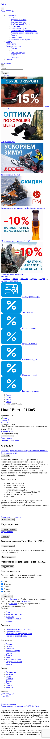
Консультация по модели (11, 517)
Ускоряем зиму (28, 312)
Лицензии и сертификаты (21, 39)
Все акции (5, 276)
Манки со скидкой (30, 375)
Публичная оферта (13, 631)
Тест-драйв (15, 26)
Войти (3, 4)
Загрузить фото (7, 567)
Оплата (14, 48)
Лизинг (14, 55)
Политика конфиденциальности (19, 634)
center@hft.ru (6, 696)
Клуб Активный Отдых (20, 24)
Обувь (42, 279)
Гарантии (15, 57)
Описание (5, 455)
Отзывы (5, 536)
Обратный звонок (8, 704)
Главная (9, 395)
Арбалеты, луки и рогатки (12, 274)
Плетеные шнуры (29, 359)
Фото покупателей (8, 557)
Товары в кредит (18, 53)
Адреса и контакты (18, 20)
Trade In (14, 35)
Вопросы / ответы (9, 529)
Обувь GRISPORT (29, 344)
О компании (11, 15)
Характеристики (8, 519)
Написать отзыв (8, 546)
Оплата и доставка (13, 46)
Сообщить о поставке (10, 440)
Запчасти (14, 281)
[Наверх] (2, 737)
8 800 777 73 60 (7, 11)
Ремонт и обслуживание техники (24, 33)
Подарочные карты (19, 28)
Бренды (9, 42)
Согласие (13, 599)
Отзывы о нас (16, 37)
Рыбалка (24, 279)
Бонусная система (18, 22)
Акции (6, 75)
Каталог (5, 73)
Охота (15, 279)
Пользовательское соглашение (18, 629)
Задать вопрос (7, 438)
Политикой (27, 601)
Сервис (9, 664)
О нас (13, 17)
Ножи (8, 399)
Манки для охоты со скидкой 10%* (15, 241)
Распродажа (11, 44)
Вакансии (10, 617)
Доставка (14, 50)
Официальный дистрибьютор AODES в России (21, 706)
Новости (9, 59)
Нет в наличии (7, 436)
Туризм (34, 279)
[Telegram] (8, 702)
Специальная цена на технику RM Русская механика (23, 208)
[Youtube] (3, 702)
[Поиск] (2, 71)
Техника (6, 279)
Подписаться (7, 596)
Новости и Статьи (13, 619)
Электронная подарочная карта (24, 31)
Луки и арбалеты (29, 328)
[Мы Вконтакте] (12, 702)
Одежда (4, 281)
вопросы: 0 (5, 422)
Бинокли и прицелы (30, 391)
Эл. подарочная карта (31, 297)
